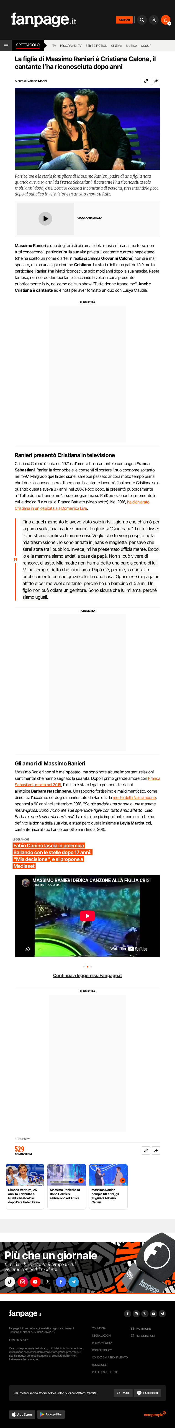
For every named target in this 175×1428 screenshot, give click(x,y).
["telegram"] (73, 1282)
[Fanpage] (25, 1313)
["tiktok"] (10, 1282)
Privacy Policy (102, 1343)
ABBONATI (124, 19)
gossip (146, 45)
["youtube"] (35, 1282)
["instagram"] (22, 1282)
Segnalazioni (101, 1335)
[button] (156, 81)
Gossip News (23, 1139)
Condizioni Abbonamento (110, 1357)
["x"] (48, 1282)
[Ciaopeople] (155, 1416)
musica (131, 45)
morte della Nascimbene (134, 797)
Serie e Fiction (96, 45)
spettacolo (28, 45)
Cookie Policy (102, 1350)
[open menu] (6, 45)
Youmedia (99, 1328)
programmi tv (71, 45)
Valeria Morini (37, 81)
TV (54, 45)
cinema (116, 45)
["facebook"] (61, 1282)
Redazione (99, 1364)
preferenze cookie (105, 1372)
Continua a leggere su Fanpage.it (87, 975)
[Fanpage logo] (38, 20)
